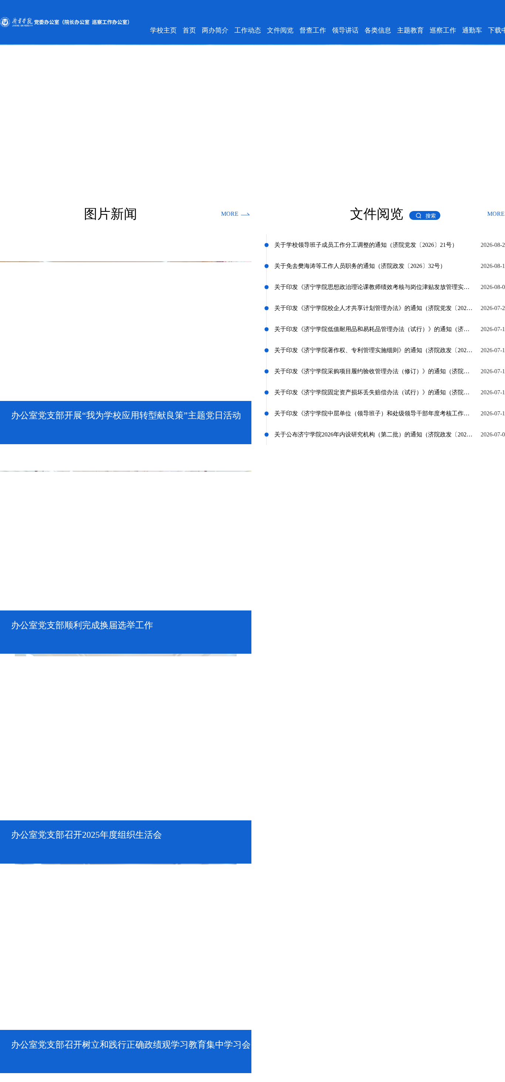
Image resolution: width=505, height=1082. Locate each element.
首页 (189, 30)
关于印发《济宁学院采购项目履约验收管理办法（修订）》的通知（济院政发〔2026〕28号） (373, 369)
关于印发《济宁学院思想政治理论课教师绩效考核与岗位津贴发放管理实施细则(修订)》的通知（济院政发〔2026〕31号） (373, 285)
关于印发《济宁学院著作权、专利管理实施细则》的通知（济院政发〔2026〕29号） (373, 348)
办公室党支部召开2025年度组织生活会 (57, 738)
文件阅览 (280, 30)
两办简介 (215, 30)
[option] (126, 338)
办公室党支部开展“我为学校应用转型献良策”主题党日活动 (83, 701)
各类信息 (378, 30)
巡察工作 (443, 30)
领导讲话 (345, 30)
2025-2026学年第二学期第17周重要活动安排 (329, 738)
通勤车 (472, 30)
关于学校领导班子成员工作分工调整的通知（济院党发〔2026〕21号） (366, 243)
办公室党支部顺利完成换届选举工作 (54, 719)
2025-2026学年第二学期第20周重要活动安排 (329, 682)
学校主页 (163, 30)
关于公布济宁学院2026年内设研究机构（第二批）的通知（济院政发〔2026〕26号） (373, 432)
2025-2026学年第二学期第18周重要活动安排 (329, 719)
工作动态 (247, 30)
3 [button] (132, 434)
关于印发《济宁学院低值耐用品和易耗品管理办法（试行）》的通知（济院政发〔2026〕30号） (373, 327)
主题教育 (410, 30)
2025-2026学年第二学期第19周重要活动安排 (329, 701)
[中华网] (362, 821)
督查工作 (312, 30)
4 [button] (145, 434)
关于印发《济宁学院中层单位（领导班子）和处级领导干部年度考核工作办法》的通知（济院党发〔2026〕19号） (373, 411)
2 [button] (119, 434)
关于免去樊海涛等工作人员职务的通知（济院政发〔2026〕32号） (360, 264)
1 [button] (104, 434)
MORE (229, 212)
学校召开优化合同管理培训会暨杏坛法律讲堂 (66, 682)
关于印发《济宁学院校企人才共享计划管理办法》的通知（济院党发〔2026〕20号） (373, 306)
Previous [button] (3, 821)
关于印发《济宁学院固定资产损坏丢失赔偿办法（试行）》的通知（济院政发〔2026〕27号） (373, 390)
